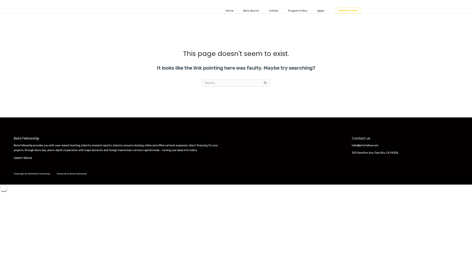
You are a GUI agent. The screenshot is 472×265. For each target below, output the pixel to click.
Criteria (273, 11)
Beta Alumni (251, 11)
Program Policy (297, 11)
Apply (320, 11)
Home (229, 11)
